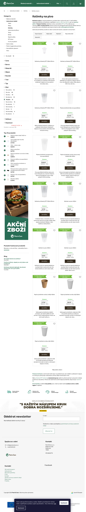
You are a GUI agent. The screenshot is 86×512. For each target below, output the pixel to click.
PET (63, 24)
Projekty (7, 481)
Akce (7, 50)
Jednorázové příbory (13, 30)
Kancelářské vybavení (12, 48)
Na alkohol (10, 114)
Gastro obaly (9, 44)
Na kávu (9, 94)
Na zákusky (10, 104)
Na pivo (9, 99)
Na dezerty (10, 97)
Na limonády (10, 111)
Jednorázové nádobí (11, 21)
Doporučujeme (38, 33)
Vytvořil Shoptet (78, 492)
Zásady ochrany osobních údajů (13, 477)
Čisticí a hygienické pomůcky (13, 46)
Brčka (9, 34)
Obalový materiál (10, 19)
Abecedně (37, 37)
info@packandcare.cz (12, 445)
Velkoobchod (8, 471)
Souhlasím (64, 503)
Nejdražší (58, 33)
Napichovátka (11, 37)
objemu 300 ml (60, 22)
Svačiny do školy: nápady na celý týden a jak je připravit (16, 263)
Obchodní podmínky (10, 472)
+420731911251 (11, 447)
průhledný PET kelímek (41, 378)
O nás (6, 474)
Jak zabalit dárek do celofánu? (12, 258)
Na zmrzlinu (10, 102)
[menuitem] (27, 3)
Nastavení (21, 508)
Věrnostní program (10, 469)
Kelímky (10, 28)
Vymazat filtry (15, 125)
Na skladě (10, 56)
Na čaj (9, 109)
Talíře (9, 23)
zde (55, 503)
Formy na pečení (12, 41)
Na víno (9, 92)
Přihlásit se (48, 431)
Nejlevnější (49, 33)
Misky (9, 25)
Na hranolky (10, 106)
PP (66, 24)
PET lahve (10, 39)
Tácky (9, 32)
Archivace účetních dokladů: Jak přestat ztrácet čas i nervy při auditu (15, 267)
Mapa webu (8, 479)
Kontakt (7, 476)
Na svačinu (10, 90)
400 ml (67, 22)
